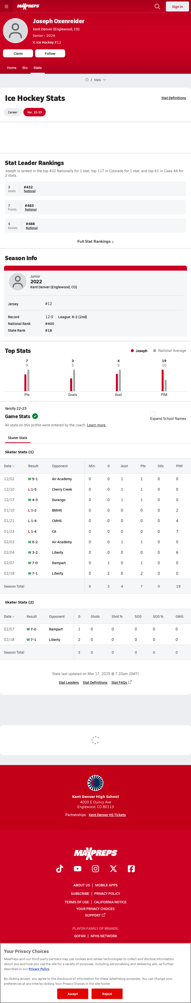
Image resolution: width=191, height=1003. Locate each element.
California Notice (110, 902)
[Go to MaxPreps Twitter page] (113, 869)
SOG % (158, 616)
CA (54, 531)
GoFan (80, 935)
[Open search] (157, 6)
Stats (38, 67)
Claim (18, 53)
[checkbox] (152, 413)
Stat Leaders (69, 682)
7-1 (35, 573)
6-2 (35, 541)
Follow (50, 53)
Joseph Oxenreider (59, 21)
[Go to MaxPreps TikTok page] (60, 869)
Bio (25, 67)
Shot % (117, 616)
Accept (73, 993)
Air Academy (62, 478)
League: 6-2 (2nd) (72, 316)
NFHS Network (104, 935)
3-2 (35, 552)
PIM (179, 465)
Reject (107, 993)
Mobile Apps (106, 884)
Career (12, 112)
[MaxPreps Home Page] (87, 80)
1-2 (34, 510)
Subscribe (80, 893)
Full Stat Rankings (94, 241)
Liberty (57, 552)
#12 (47, 42)
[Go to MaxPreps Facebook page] (131, 869)
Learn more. (96, 425)
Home (11, 67)
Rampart (59, 562)
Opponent (60, 465)
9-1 (35, 478)
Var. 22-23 (34, 112)
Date (8, 465)
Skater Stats (17, 437)
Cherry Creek (62, 489)
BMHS (57, 510)
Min (92, 465)
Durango (58, 499)
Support (93, 915)
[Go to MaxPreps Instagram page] (95, 869)
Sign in (177, 6)
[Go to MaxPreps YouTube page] (78, 869)
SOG (138, 616)
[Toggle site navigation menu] (6, 6)
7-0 (35, 562)
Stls (161, 465)
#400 (49, 323)
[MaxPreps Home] (28, 6)
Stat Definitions (173, 97)
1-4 (34, 520)
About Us (81, 884)
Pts (143, 465)
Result (33, 465)
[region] (95, 973)
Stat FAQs (119, 682)
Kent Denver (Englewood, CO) (56, 29)
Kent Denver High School (95, 796)
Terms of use (77, 902)
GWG (179, 616)
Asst (124, 465)
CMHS (57, 520)
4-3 (35, 499)
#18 (48, 330)
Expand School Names (168, 418)
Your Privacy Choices (95, 908)
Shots (95, 616)
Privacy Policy (107, 893)
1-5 (34, 489)
